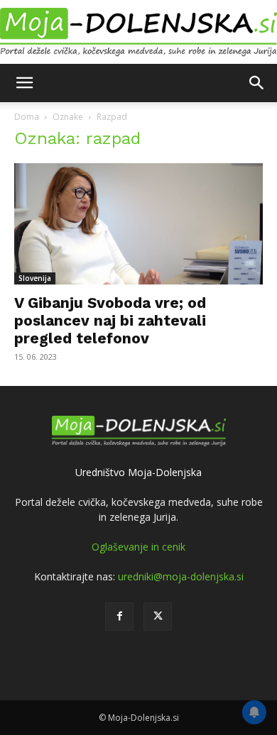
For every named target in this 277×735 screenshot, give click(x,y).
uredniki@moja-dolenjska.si (181, 576)
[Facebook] (119, 616)
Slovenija (34, 278)
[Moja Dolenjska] (138, 32)
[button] (24, 83)
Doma (26, 117)
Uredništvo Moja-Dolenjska (138, 472)
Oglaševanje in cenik (138, 546)
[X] (157, 616)
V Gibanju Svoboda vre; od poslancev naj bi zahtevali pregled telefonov (110, 320)
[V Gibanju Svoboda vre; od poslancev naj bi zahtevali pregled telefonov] (138, 223)
